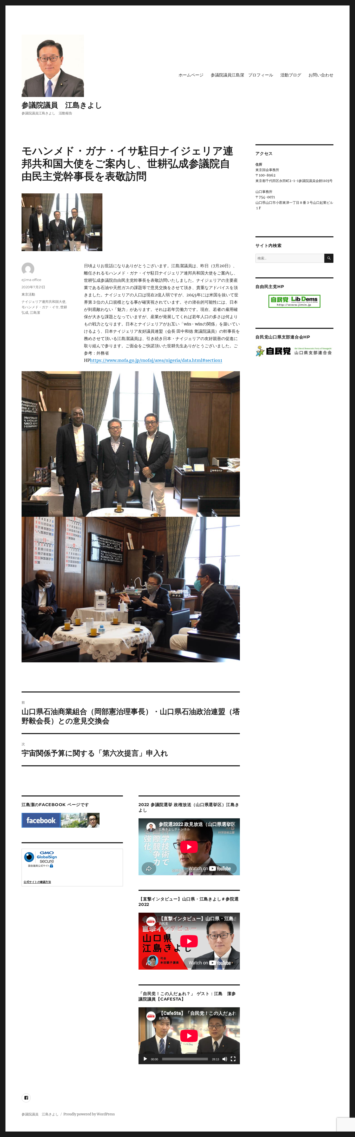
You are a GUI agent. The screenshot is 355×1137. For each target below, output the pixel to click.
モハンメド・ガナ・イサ (40, 307)
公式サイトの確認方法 (37, 881)
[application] (189, 1035)
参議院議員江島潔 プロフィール (242, 75)
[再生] (145, 1059)
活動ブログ (290, 75)
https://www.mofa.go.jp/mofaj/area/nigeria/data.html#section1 (156, 360)
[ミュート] (224, 1059)
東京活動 (28, 294)
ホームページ (191, 75)
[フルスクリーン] (233, 1059)
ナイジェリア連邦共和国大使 (43, 301)
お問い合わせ (320, 75)
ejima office (31, 280)
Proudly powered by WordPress (89, 1114)
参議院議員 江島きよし (62, 105)
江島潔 (35, 312)
